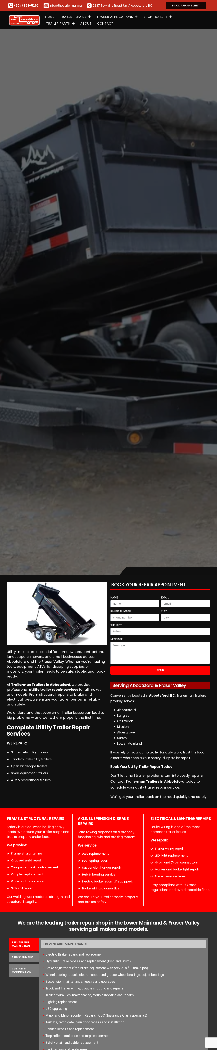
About (86, 23)
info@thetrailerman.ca (66, 5)
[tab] (24, 944)
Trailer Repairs (73, 17)
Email (165, 597)
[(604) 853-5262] (10, 5)
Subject (116, 625)
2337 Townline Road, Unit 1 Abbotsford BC (122, 5)
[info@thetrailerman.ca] (46, 5)
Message (116, 639)
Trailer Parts (58, 23)
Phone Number (120, 611)
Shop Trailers (155, 17)
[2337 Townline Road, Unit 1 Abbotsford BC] (89, 5)
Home (49, 17)
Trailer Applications (115, 17)
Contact (105, 23)
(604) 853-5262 (26, 5)
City (164, 611)
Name (114, 597)
